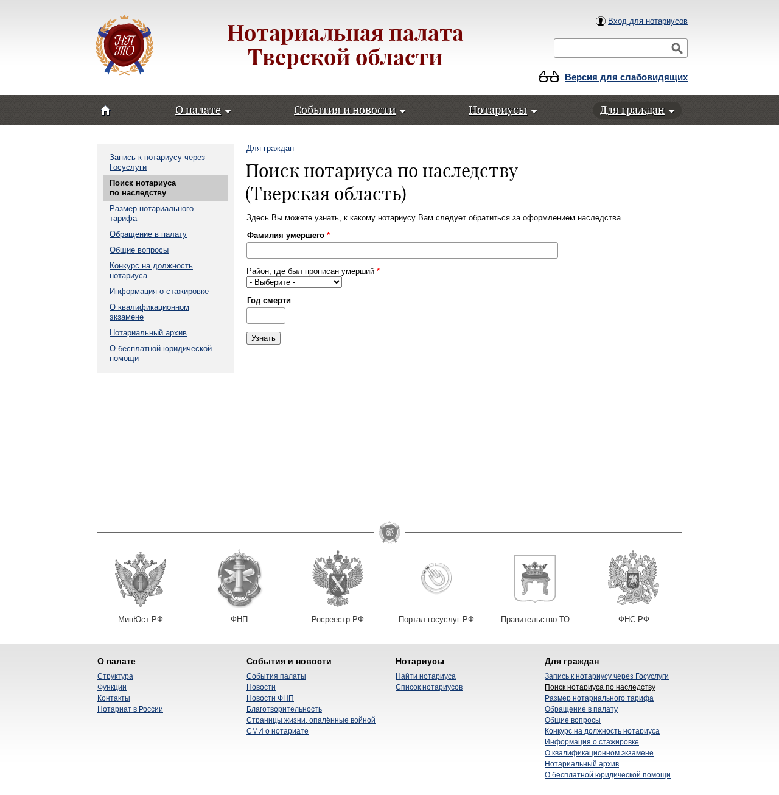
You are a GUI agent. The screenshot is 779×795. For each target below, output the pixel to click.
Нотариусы (420, 661)
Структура (115, 676)
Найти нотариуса (426, 676)
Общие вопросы (139, 249)
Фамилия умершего (288, 235)
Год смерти (269, 300)
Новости (261, 687)
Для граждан (270, 148)
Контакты (113, 698)
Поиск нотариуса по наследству (143, 187)
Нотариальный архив (148, 332)
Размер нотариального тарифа (599, 698)
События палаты (276, 676)
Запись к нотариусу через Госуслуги (607, 676)
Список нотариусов (429, 687)
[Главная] (124, 47)
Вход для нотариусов (648, 21)
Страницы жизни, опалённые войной (311, 720)
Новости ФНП (270, 698)
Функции (112, 687)
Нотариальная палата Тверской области (345, 45)
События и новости (289, 661)
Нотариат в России (130, 709)
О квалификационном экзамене (599, 753)
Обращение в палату (148, 234)
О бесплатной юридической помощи (608, 775)
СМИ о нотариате (277, 731)
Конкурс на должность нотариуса (602, 731)
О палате (116, 661)
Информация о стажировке (159, 291)
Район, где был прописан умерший (313, 271)
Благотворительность (284, 709)
